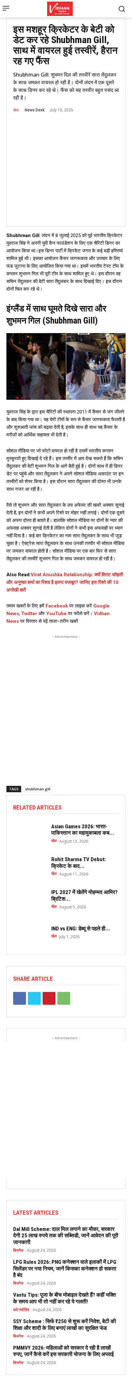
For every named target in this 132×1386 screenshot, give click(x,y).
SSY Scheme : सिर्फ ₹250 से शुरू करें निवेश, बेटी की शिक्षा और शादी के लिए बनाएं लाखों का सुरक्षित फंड (64, 1324)
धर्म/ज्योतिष (21, 1310)
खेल (16, 110)
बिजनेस (18, 1250)
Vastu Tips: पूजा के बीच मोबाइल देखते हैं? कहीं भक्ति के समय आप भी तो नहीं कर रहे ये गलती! (64, 1298)
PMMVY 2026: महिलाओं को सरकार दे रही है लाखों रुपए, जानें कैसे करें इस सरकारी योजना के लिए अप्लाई (63, 1351)
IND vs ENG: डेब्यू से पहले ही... (80, 928)
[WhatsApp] (63, 998)
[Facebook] (19, 998)
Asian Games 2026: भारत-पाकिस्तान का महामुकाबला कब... (82, 829)
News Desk (35, 110)
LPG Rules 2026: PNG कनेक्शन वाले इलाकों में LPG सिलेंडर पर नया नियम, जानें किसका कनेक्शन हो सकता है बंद (64, 1268)
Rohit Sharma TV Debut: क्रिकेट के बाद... (78, 862)
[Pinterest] (49, 998)
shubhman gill (37, 788)
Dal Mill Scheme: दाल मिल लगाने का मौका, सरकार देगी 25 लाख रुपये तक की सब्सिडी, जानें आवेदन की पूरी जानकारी (65, 1235)
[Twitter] (34, 998)
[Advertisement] (66, 705)
